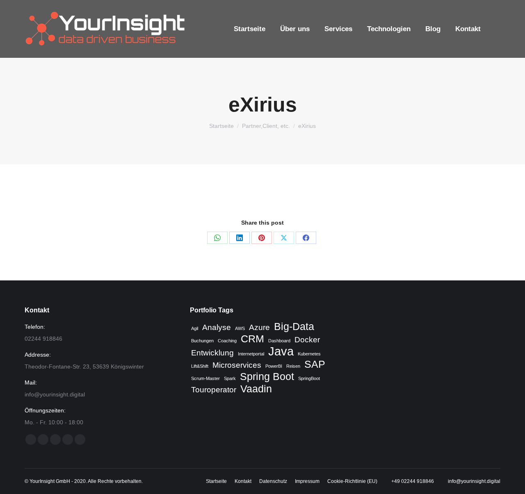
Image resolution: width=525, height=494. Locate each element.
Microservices (236, 365)
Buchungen (202, 340)
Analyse (216, 327)
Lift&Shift (199, 366)
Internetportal (251, 353)
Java (281, 351)
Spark (230, 378)
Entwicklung (212, 352)
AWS (240, 328)
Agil (194, 328)
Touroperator (213, 389)
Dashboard (279, 340)
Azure (259, 327)
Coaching (227, 340)
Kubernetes (309, 353)
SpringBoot (309, 378)
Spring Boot (267, 377)
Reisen (293, 366)
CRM (252, 339)
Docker (307, 339)
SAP (314, 364)
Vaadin (256, 389)
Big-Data (294, 327)
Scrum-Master (205, 378)
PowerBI (273, 366)
